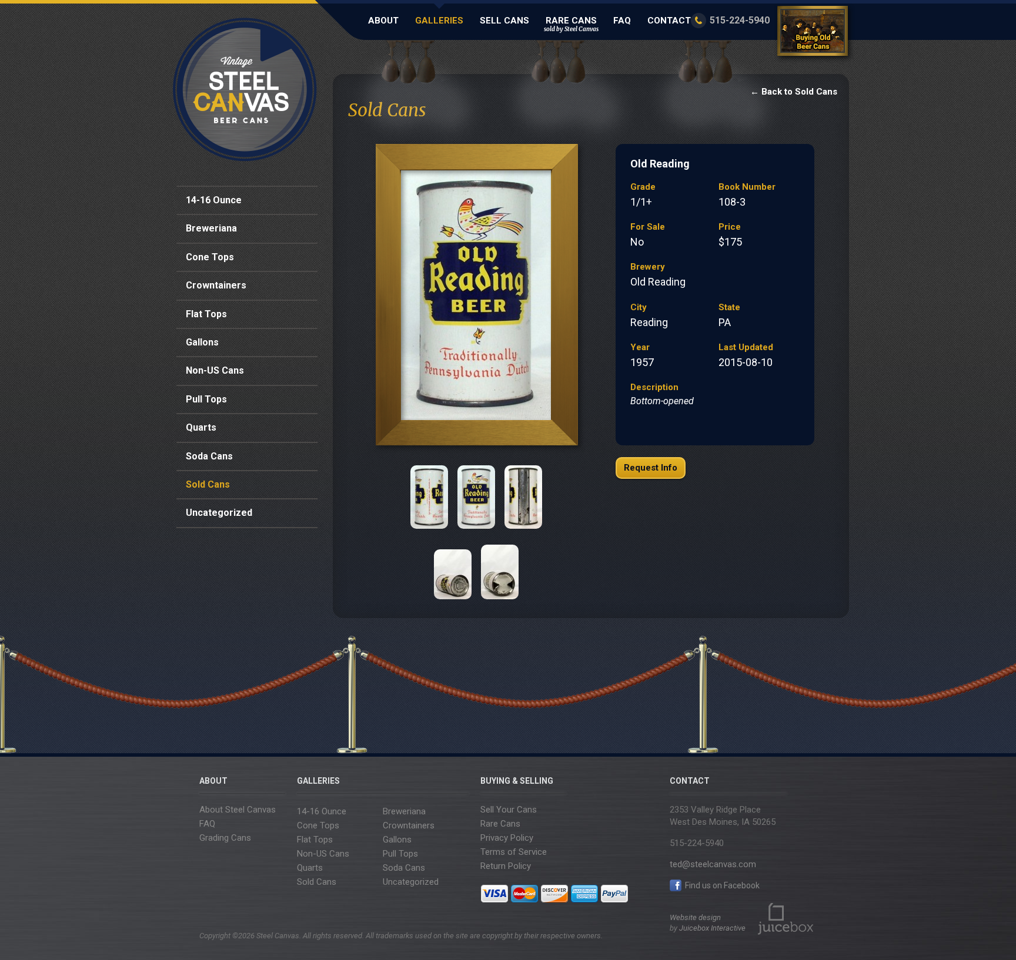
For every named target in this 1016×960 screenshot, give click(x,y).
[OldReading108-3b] (429, 497)
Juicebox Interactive (712, 928)
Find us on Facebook (721, 885)
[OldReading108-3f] (500, 567)
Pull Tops (206, 399)
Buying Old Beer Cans (814, 33)
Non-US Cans (215, 370)
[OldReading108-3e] (453, 567)
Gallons (202, 342)
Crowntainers (216, 285)
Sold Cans (208, 484)
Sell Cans (504, 20)
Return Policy (505, 866)
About (383, 20)
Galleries (439, 20)
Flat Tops (206, 314)
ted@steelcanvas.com (713, 864)
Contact (669, 20)
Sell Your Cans (508, 809)
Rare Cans (571, 24)
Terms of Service (513, 852)
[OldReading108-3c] (476, 497)
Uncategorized (219, 512)
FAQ (622, 20)
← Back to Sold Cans (793, 91)
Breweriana (211, 228)
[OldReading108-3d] (523, 497)
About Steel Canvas (237, 809)
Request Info (650, 467)
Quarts (201, 427)
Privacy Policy (506, 838)
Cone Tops (210, 257)
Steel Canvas (245, 90)
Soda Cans (209, 456)
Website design (695, 917)
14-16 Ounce (214, 200)
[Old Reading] (476, 298)
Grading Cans (225, 838)
